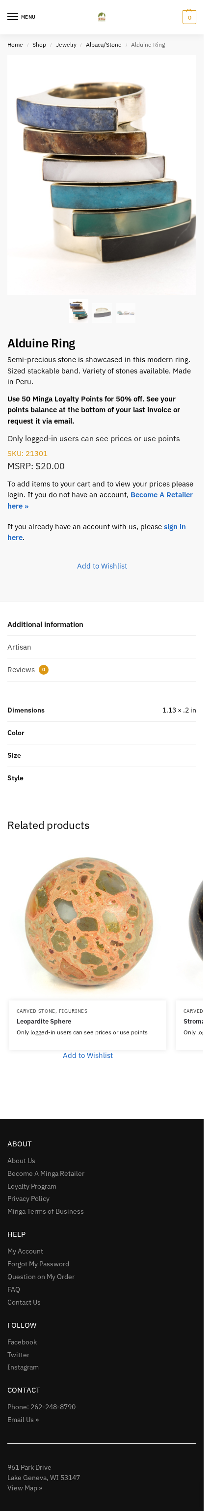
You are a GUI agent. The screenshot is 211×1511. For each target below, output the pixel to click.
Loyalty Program (31, 1186)
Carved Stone (36, 1011)
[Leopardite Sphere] (87, 921)
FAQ (13, 1289)
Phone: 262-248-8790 (41, 1406)
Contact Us (24, 1302)
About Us (21, 1160)
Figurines (73, 1011)
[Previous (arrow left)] (17, 755)
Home (15, 44)
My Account (25, 1251)
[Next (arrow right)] (186, 755)
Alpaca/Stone (104, 44)
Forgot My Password (38, 1263)
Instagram (23, 1367)
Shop (39, 44)
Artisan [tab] (19, 647)
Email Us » (23, 1419)
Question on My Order (41, 1276)
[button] (188, 17)
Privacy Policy (28, 1198)
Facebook (22, 1342)
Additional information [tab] (45, 624)
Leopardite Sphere (44, 1021)
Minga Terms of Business (45, 1211)
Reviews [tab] (26, 669)
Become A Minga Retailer (45, 1173)
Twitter (18, 1354)
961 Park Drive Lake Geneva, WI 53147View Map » (43, 1477)
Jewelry (66, 44)
